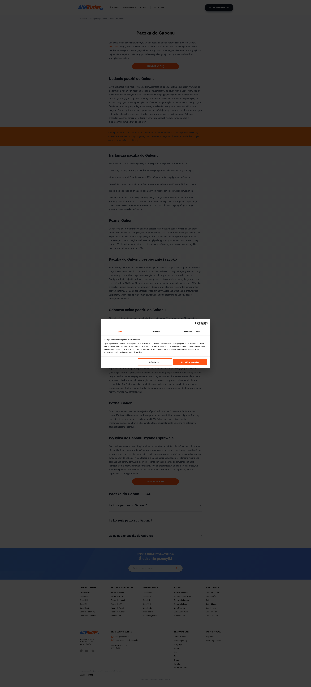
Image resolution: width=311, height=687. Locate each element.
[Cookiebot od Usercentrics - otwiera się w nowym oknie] (196, 323)
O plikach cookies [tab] (192, 331)
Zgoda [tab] (119, 332)
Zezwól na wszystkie (190, 362)
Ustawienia (154, 362)
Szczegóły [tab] (155, 331)
